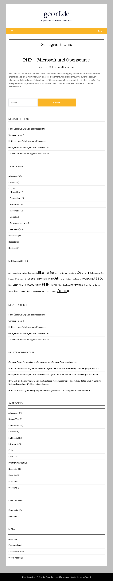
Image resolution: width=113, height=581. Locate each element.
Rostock (12, 248)
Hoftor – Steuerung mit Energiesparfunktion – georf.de (33, 390)
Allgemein (13, 176)
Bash (29, 273)
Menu (99, 31)
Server (97, 285)
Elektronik (14, 204)
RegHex (75, 284)
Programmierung (17, 223)
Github (58, 278)
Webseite (14, 229)
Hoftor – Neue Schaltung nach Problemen (27, 141)
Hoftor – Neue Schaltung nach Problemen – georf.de (32, 368)
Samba (86, 285)
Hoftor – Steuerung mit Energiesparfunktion (79, 368)
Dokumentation (96, 273)
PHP (45, 284)
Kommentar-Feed (16, 551)
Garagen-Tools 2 (16, 135)
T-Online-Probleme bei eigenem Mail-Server (28, 153)
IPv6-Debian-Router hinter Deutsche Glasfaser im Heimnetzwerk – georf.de (43, 381)
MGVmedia (13, 516)
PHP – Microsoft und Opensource (56, 60)
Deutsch (12, 182)
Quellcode (66, 285)
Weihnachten (46, 291)
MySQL (30, 285)
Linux (12, 217)
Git (52, 279)
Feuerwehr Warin (16, 510)
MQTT (22, 284)
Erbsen (22, 279)
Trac (16, 291)
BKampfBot (15, 192)
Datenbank (72, 273)
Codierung (64, 273)
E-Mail (17, 279)
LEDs (99, 278)
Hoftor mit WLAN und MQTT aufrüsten (80, 374)
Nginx (37, 284)
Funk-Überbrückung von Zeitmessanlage (26, 128)
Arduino (17, 273)
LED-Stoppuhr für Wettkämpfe (75, 390)
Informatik (14, 210)
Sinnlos (10, 291)
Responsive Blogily (68, 577)
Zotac (62, 290)
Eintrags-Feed (14, 545)
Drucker (11, 279)
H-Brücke (68, 279)
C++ (58, 273)
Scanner (92, 285)
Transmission (26, 291)
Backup (24, 273)
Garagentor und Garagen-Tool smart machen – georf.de (33, 374)
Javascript (87, 278)
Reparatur (13, 235)
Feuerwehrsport (43, 278)
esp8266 (30, 278)
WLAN (54, 291)
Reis (81, 285)
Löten (15, 285)
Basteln (35, 273)
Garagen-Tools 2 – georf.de (20, 362)
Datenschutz (15, 198)
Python (60, 285)
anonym (11, 273)
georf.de (56, 14)
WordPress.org (15, 557)
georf (73, 67)
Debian (82, 272)
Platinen (53, 285)
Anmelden (12, 539)
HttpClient (75, 279)
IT (9, 188)
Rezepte (12, 242)
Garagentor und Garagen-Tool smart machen (28, 147)
